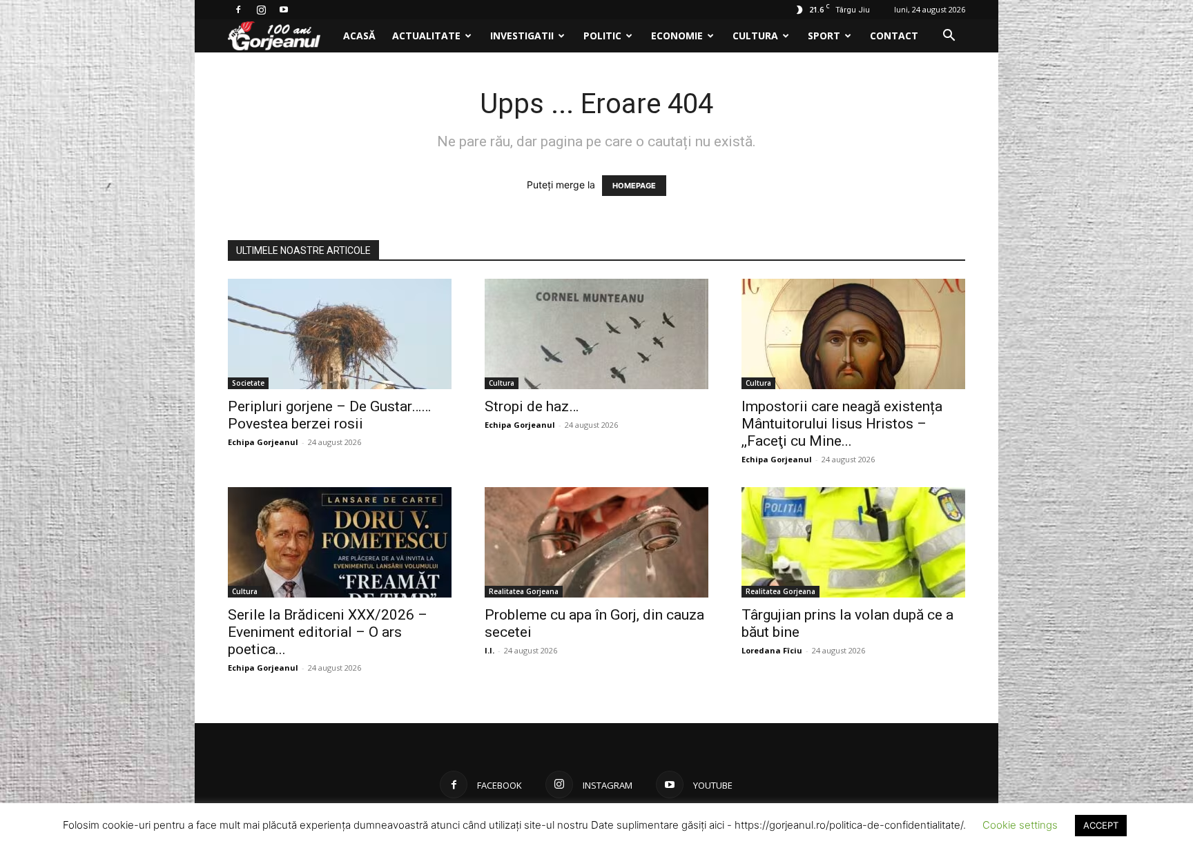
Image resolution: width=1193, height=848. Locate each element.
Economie (677, 35)
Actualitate (426, 35)
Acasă (359, 35)
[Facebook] (238, 9)
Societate (248, 383)
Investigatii (522, 35)
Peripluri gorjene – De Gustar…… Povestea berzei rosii (329, 415)
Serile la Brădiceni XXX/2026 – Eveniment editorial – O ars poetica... (327, 632)
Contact (894, 35)
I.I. (489, 650)
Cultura (755, 35)
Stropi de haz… (532, 406)
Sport (824, 35)
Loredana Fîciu (771, 650)
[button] (948, 36)
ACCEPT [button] (1100, 825)
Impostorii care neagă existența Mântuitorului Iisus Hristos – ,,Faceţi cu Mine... (841, 423)
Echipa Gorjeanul (263, 442)
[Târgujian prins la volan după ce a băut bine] (853, 542)
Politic (602, 35)
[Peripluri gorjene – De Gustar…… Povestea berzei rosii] (340, 334)
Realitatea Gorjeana (524, 591)
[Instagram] (261, 9)
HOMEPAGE (634, 185)
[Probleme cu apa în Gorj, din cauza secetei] (596, 542)
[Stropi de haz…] (596, 334)
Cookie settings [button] (1020, 824)
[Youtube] (283, 9)
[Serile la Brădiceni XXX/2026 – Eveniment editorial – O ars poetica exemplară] (340, 542)
